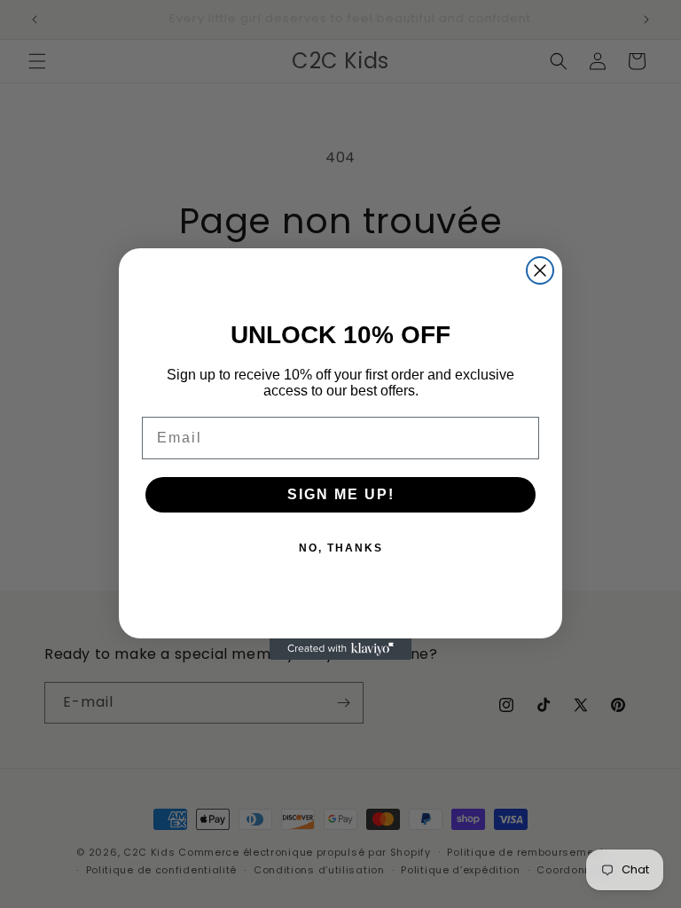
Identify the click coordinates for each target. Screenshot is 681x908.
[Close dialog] (540, 270)
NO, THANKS (341, 548)
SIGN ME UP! (341, 494)
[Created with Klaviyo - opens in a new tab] (340, 649)
